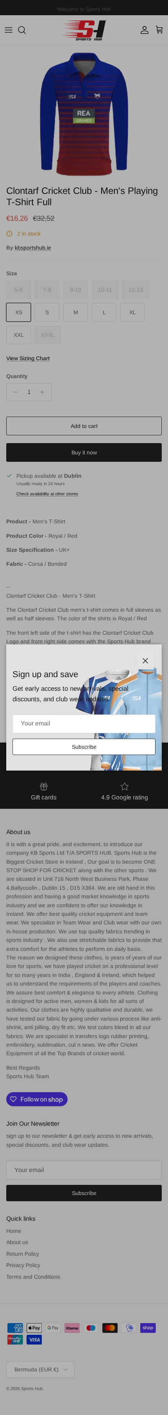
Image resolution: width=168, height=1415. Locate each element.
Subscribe (84, 747)
